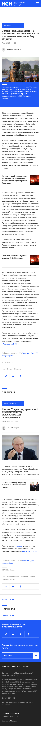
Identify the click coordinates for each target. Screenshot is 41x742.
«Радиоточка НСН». (29, 551)
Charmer (13, 721)
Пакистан (18, 369)
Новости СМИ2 (8, 600)
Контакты (16, 667)
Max (11, 356)
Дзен (32, 353)
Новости (25, 353)
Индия (10, 369)
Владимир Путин (8, 579)
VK (37, 353)
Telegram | (6, 356)
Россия (32, 576)
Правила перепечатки (10, 714)
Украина (24, 576)
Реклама (26, 667)
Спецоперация (13, 576)
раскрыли (18, 546)
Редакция (6, 667)
